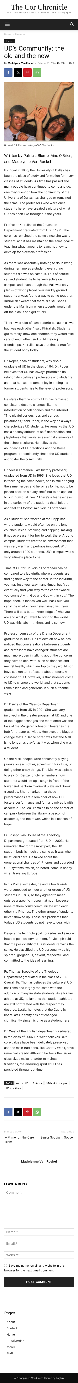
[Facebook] (8, 72)
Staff (10, 1353)
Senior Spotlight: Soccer (57, 1137)
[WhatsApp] (37, 72)
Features (20, 34)
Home (7, 34)
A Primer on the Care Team (19, 1140)
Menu (11, 1347)
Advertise (17, 1341)
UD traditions (13, 1088)
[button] (72, 24)
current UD (22, 1083)
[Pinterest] (27, 72)
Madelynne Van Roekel (21, 63)
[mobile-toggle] (7, 24)
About (11, 1322)
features (37, 1083)
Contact (12, 1328)
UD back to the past (57, 1083)
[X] (18, 72)
